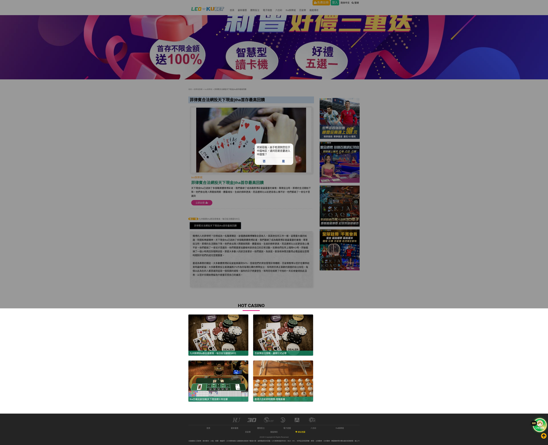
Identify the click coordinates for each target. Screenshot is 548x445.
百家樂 (248, 432)
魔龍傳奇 (274, 432)
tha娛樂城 (340, 428)
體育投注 (261, 428)
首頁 (208, 428)
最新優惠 (234, 428)
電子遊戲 (287, 428)
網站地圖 (301, 432)
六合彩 (313, 428)
